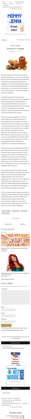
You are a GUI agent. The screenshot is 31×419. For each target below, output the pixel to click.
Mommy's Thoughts (15, 45)
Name (3, 307)
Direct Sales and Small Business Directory (11, 403)
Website (3, 319)
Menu (4, 40)
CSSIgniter (22, 415)
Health (4, 3)
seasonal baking (5, 213)
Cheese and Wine (6, 211)
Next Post (22, 224)
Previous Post (8, 224)
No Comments (18, 51)
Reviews (11, 3)
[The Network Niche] (15, 375)
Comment (4, 289)
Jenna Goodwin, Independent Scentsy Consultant (13, 348)
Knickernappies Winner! (7, 279)
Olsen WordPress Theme (12, 415)
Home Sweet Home (19, 1)
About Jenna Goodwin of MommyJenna (12, 7)
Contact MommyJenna (7, 401)
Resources (18, 3)
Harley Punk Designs (7, 346)
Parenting (9, 1)
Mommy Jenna (15, 413)
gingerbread (24, 211)
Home (3, 1)
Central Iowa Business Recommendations (11, 400)
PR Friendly (5, 5)
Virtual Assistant (6, 405)
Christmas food (15, 211)
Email (3, 313)
